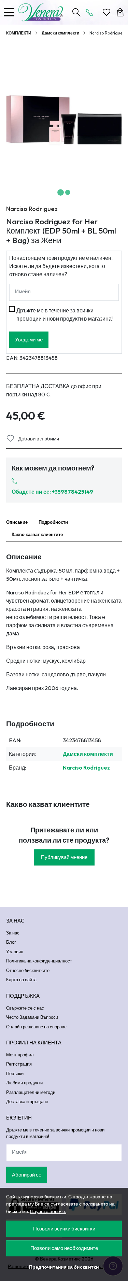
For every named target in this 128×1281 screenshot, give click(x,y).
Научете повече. (48, 1211)
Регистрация (19, 1064)
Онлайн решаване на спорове (36, 1026)
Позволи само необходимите (64, 1248)
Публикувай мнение (64, 857)
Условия (14, 951)
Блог (11, 942)
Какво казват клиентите (37, 534)
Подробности (53, 522)
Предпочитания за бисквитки (64, 1267)
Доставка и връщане (27, 1101)
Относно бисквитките (27, 970)
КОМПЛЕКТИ (18, 33)
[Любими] (106, 12)
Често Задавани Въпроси (32, 1017)
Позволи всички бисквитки (64, 1228)
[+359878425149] (91, 12)
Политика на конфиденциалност (39, 960)
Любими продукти (24, 1082)
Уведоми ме (29, 339)
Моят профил (20, 1054)
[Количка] (120, 12)
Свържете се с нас (25, 1008)
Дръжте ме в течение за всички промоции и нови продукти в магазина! (64, 314)
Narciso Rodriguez (32, 209)
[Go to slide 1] (60, 192)
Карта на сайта (21, 979)
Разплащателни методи (30, 1092)
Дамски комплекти (60, 33)
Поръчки (15, 1073)
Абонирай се (26, 1174)
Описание (17, 522)
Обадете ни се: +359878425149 (52, 491)
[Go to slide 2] (67, 192)
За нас (12, 932)
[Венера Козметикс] (42, 12)
